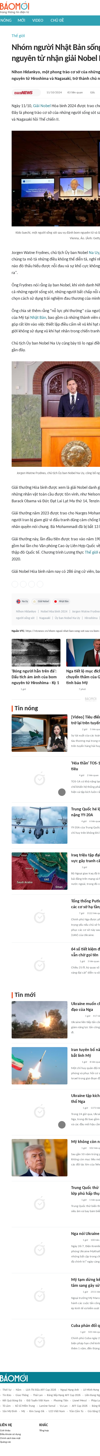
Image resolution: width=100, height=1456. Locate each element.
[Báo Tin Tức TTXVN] (15, 689)
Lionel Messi (80, 1400)
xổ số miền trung (25, 1406)
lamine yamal (47, 1406)
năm (18, 1390)
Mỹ (23, 1411)
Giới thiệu (5, 1430)
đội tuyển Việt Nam (38, 1400)
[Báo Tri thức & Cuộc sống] (76, 1016)
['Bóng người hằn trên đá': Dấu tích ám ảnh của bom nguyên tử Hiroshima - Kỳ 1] (36, 653)
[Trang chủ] (14, 7)
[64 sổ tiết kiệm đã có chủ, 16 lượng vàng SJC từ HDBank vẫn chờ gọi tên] (39, 965)
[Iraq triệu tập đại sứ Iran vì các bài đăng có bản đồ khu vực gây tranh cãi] (39, 871)
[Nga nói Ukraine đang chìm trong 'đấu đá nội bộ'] (39, 1249)
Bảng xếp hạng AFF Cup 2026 (63, 1395)
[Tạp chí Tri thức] (74, 961)
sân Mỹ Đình (10, 1411)
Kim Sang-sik (36, 1411)
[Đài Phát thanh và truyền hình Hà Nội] (71, 689)
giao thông (22, 1395)
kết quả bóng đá (12, 1400)
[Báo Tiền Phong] (75, 1108)
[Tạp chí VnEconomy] (75, 1148)
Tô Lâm (7, 1406)
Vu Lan (63, 1406)
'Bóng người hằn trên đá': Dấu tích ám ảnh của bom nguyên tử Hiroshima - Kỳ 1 (35, 677)
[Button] (36, 93)
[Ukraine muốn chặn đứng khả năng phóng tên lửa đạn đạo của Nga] (39, 1019)
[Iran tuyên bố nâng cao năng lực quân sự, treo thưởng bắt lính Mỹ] (39, 1065)
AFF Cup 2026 (79, 1406)
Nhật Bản (38, 318)
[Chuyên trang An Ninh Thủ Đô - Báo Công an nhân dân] (73, 775)
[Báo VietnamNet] (75, 867)
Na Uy (94, 253)
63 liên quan (75, 92)
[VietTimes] (75, 821)
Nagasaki (44, 618)
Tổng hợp (44, 1430)
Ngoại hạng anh (69, 1390)
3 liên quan (93, 961)
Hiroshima (91, 618)
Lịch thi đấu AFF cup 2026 (41, 1390)
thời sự (7, 1390)
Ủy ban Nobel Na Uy (67, 618)
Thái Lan (38, 1395)
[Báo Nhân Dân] (75, 729)
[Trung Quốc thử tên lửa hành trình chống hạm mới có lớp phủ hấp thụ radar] (39, 1203)
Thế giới (18, 36)
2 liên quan (93, 775)
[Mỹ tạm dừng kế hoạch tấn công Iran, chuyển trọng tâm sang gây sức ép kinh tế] (39, 1295)
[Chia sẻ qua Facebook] (15, 584)
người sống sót (25, 618)
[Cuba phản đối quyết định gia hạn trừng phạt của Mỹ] (39, 1341)
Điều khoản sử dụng (10, 1434)
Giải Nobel (42, 106)
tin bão (7, 1395)
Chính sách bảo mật (10, 1438)
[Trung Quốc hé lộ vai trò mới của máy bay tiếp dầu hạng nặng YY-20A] (39, 825)
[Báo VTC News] (23, 92)
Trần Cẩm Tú (76, 1411)
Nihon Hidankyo (26, 611)
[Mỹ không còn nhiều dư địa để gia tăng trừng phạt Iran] (39, 1157)
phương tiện (61, 1400)
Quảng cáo (5, 1442)
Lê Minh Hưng (91, 1390)
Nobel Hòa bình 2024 (54, 611)
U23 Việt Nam (57, 1411)
